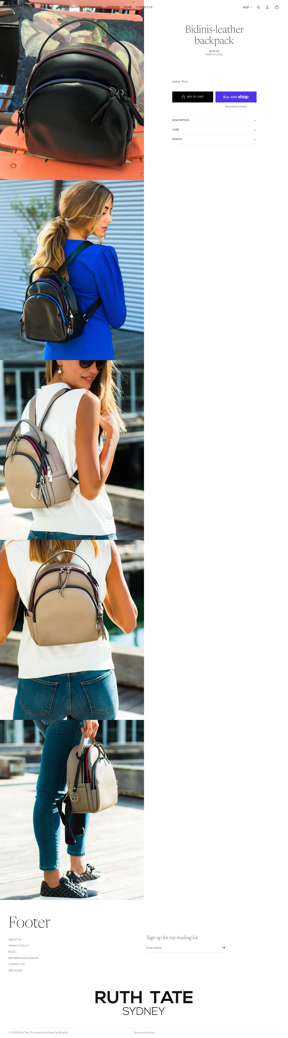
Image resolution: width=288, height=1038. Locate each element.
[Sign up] (223, 947)
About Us (14, 939)
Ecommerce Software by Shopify (49, 1032)
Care (175, 129)
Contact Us (16, 964)
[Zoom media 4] (72, 630)
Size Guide (15, 970)
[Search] (258, 7)
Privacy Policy (18, 945)
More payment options (236, 106)
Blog (12, 951)
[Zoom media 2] (72, 270)
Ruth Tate (23, 1032)
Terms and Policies (144, 1032)
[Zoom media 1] (72, 90)
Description (180, 120)
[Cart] (276, 7)
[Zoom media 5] (72, 810)
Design (177, 139)
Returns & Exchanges (23, 958)
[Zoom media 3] (72, 450)
